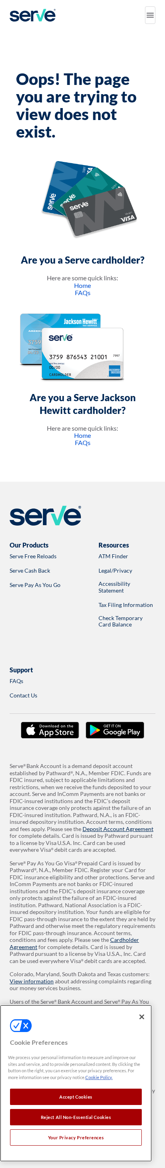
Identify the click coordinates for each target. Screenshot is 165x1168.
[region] (76, 1083)
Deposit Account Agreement (117, 828)
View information (32, 981)
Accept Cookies (76, 1096)
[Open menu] (150, 15)
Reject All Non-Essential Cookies (76, 1117)
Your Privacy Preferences (76, 1137)
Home (82, 285)
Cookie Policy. (99, 1077)
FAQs (83, 292)
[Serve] (33, 15)
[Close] (142, 1017)
